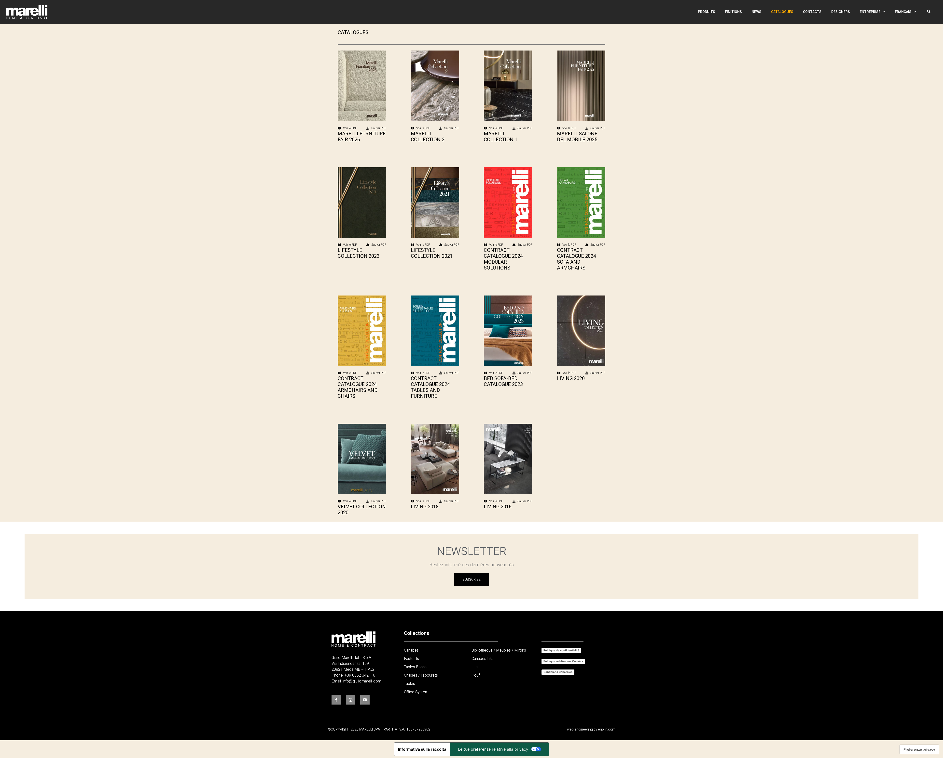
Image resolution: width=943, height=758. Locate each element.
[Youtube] (365, 699)
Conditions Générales (557, 672)
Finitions (733, 11)
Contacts (812, 11)
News (756, 11)
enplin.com (606, 729)
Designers (840, 11)
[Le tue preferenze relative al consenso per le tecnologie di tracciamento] (919, 749)
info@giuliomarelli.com (362, 681)
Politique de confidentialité (561, 650)
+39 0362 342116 (360, 675)
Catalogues (782, 11)
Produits (706, 11)
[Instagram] (350, 699)
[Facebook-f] (336, 699)
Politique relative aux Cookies (563, 661)
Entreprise (870, 11)
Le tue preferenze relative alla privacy (493, 749)
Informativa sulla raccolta (422, 749)
